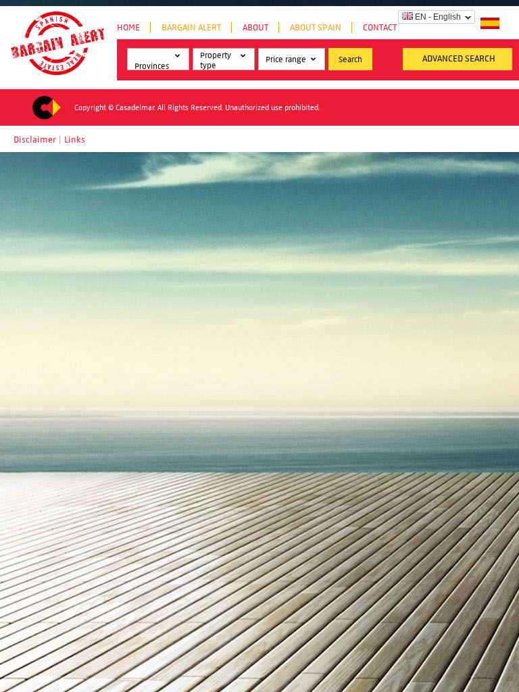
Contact (380, 27)
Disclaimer (35, 139)
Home (128, 27)
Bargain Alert (191, 27)
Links (74, 139)
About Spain (315, 27)
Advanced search (458, 58)
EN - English (438, 17)
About (255, 27)
